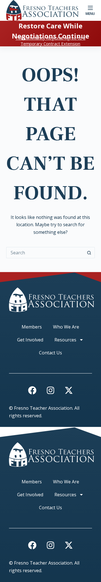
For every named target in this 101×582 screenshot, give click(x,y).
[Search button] (89, 252)
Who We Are (66, 327)
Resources (65, 340)
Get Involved (30, 340)
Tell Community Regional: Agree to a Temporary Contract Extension (50, 40)
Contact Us (50, 353)
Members (32, 327)
